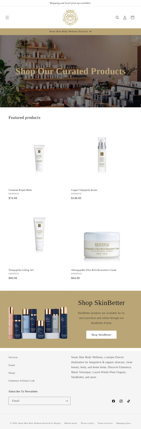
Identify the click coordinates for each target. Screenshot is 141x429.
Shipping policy (123, 423)
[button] (7, 17)
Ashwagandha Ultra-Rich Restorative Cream (93, 270)
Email (12, 365)
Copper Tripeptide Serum (84, 190)
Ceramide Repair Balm (20, 190)
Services (13, 357)
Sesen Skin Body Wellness (30, 423)
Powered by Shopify (51, 423)
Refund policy (70, 423)
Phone (12, 373)
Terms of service (105, 423)
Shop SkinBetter (101, 334)
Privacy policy (87, 423)
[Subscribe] (66, 401)
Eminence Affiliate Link (22, 380)
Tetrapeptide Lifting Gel (21, 270)
